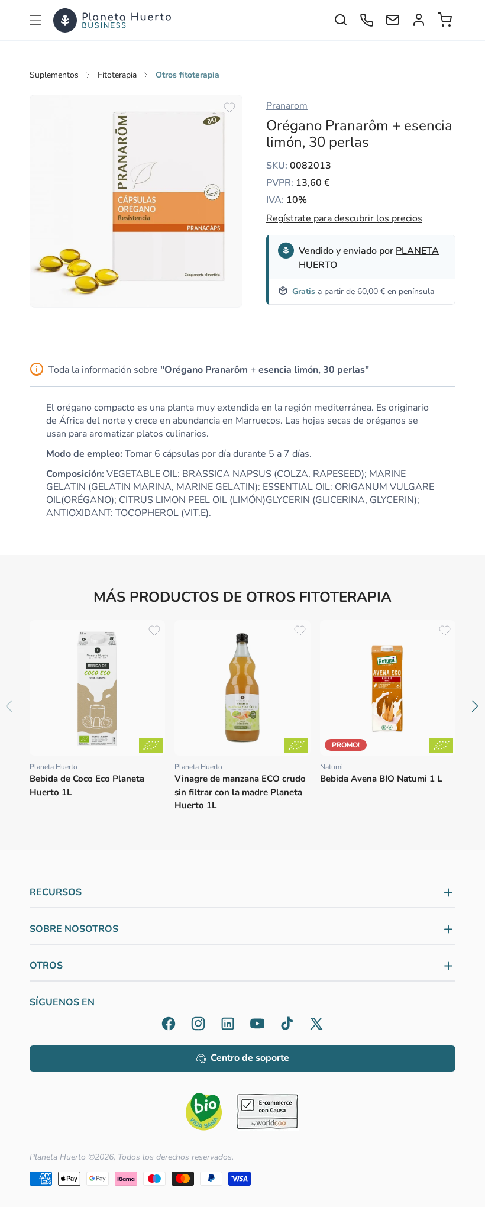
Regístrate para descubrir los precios (344, 218)
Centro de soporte (250, 1057)
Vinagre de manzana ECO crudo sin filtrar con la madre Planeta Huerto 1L (240, 792)
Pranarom (287, 105)
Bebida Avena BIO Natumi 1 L (381, 779)
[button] (35, 20)
